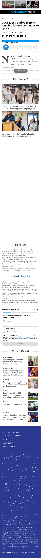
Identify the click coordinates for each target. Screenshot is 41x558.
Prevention (8, 379)
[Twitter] (6, 37)
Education (8, 357)
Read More (20, 71)
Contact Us (6, 439)
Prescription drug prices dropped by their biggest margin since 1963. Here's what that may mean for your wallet (20, 302)
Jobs (6, 401)
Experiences (9, 368)
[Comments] (17, 37)
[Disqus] (20, 165)
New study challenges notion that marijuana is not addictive (18, 297)
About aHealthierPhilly (11, 436)
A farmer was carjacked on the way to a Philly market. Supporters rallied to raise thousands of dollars (20, 250)
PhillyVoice (5, 11)
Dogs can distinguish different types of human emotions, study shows (17, 282)
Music (7, 390)
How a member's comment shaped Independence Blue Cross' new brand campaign (20, 294)
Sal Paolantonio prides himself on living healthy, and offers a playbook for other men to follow (19, 258)
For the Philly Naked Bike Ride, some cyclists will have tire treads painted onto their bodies (20, 254)
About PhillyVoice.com (11, 432)
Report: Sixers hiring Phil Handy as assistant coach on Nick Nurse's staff (20, 265)
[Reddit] (14, 37)
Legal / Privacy (7, 443)
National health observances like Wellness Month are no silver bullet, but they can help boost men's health (19, 290)
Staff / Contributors (10, 446)
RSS (3, 450)
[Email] (21, 37)
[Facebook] (3, 37)
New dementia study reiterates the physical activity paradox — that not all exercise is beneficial (19, 262)
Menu (37, 11)
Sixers (7, 413)
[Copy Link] (25, 37)
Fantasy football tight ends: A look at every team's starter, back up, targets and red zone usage (18, 269)
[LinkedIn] (10, 37)
